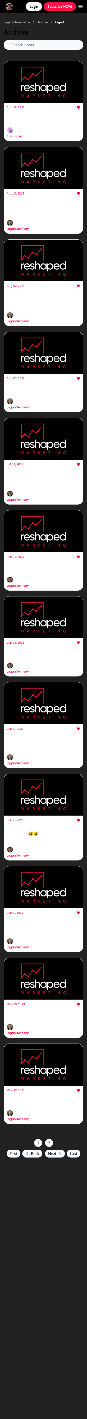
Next (52, 1153)
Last (73, 1153)
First (13, 1153)
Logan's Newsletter (17, 22)
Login (34, 6)
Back (35, 1153)
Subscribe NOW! (60, 6)
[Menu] (80, 5)
